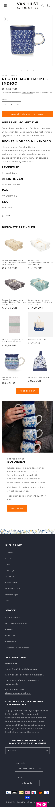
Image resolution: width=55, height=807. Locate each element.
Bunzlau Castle (12, 588)
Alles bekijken (27, 391)
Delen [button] (8, 215)
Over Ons (10, 636)
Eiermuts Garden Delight (39, 377)
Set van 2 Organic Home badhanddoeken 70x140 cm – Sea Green (40, 302)
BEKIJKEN (17, 508)
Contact (9, 629)
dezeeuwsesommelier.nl (18, 693)
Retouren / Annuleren (16, 623)
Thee (7, 564)
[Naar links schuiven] (22, 71)
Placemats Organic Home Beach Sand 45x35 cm (13, 341)
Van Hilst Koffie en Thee (22, 802)
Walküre (9, 576)
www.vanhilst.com (15, 689)
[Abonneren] (47, 750)
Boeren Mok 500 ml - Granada (11, 378)
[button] (5, 5)
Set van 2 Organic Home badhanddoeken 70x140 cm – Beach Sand (14, 262)
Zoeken (9, 552)
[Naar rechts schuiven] (33, 71)
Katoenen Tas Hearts (37, 340)
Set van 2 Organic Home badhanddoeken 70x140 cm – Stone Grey (14, 302)
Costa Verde (11, 582)
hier (12, 674)
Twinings (9, 570)
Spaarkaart (10, 642)
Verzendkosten (27, 93)
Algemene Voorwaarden (17, 648)
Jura (7, 600)
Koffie (8, 558)
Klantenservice (12, 617)
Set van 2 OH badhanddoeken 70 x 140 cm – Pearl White (40, 262)
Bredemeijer (11, 594)
